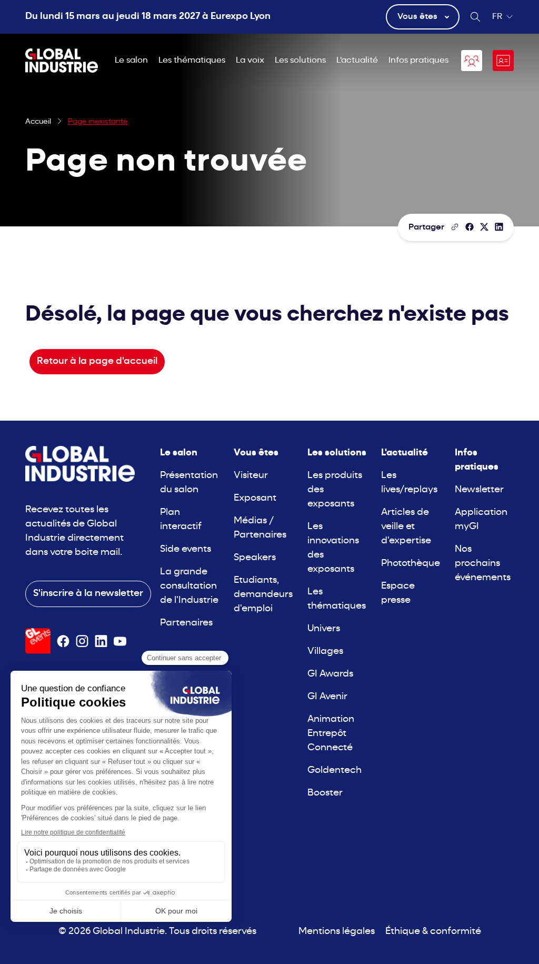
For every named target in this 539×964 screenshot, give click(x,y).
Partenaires (186, 623)
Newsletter (479, 490)
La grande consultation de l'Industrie (189, 586)
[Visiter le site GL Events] (38, 641)
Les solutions (300, 60)
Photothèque (410, 564)
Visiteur (251, 476)
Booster (325, 793)
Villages (325, 652)
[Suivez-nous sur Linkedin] (101, 641)
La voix (250, 60)
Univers (323, 629)
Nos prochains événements (483, 563)
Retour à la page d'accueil (97, 361)
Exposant (255, 498)
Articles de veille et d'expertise (406, 527)
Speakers (255, 558)
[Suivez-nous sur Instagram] (82, 641)
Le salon (131, 60)
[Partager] (469, 227)
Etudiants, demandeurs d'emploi (263, 594)
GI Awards (330, 674)
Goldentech (334, 771)
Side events (185, 549)
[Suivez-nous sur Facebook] (63, 641)
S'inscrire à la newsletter (88, 594)
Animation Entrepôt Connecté (330, 733)
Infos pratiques (418, 60)
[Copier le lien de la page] (455, 227)
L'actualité (357, 60)
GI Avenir (327, 697)
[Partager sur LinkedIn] (499, 227)
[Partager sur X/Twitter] (484, 227)
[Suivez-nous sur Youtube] (120, 641)
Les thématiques (191, 60)
